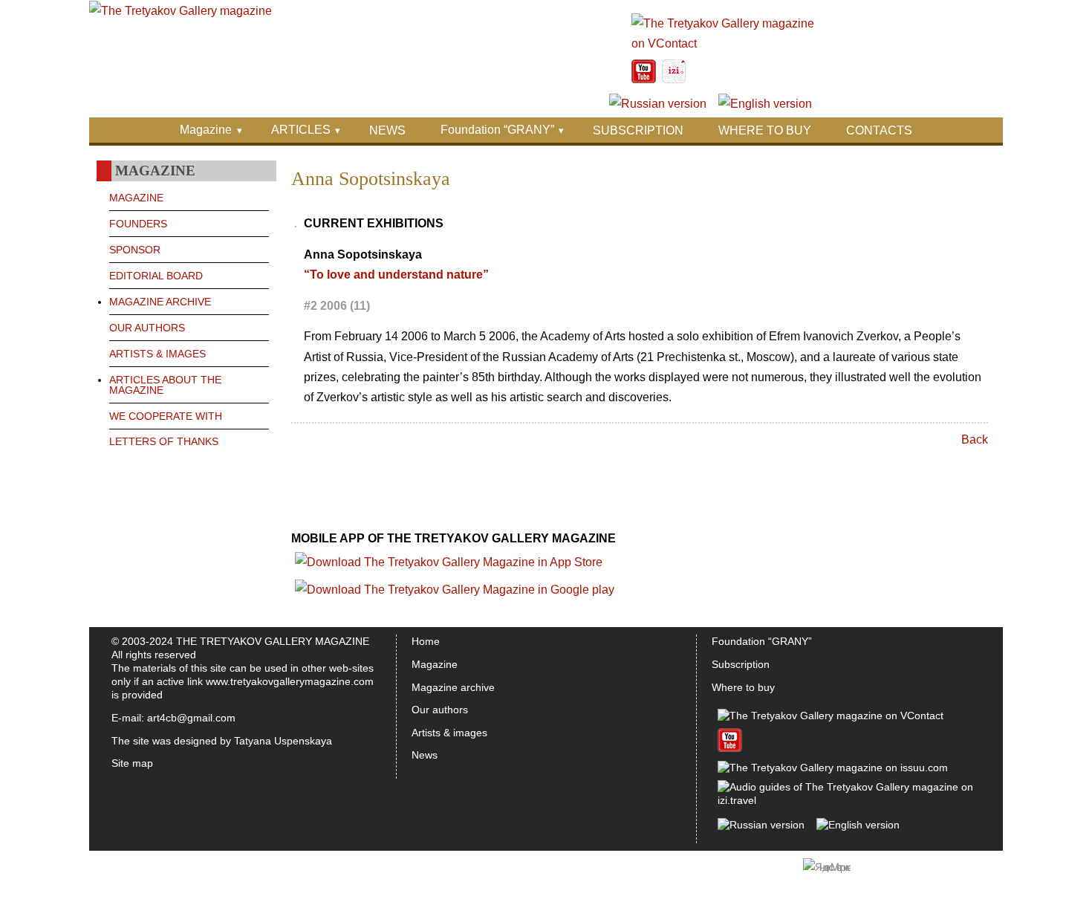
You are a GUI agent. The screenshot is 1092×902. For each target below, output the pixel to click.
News (425, 755)
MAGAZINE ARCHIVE (160, 302)
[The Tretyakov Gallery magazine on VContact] (723, 43)
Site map (132, 763)
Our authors (440, 710)
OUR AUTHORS (147, 328)
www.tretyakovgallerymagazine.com (290, 681)
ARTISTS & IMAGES (157, 354)
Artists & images (449, 733)
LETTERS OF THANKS (163, 441)
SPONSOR (134, 250)
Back (974, 439)
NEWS (387, 130)
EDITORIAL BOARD (156, 276)
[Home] (180, 10)
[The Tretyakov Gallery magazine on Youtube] (643, 79)
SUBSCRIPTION (638, 130)
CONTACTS (879, 130)
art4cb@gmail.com (191, 718)
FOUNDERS (138, 224)
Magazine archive (453, 687)
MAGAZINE (136, 198)
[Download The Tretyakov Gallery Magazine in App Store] (448, 562)
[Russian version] (657, 103)
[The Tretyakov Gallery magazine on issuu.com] (833, 767)
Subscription (741, 664)
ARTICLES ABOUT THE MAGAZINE (165, 385)
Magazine (206, 129)
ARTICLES (301, 129)
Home (426, 641)
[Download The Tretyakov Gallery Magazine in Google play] (454, 589)
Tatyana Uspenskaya (283, 741)
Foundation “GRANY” (497, 129)
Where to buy (743, 687)
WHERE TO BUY (764, 130)
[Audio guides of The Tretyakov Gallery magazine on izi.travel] (674, 79)
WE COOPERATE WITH (165, 416)
